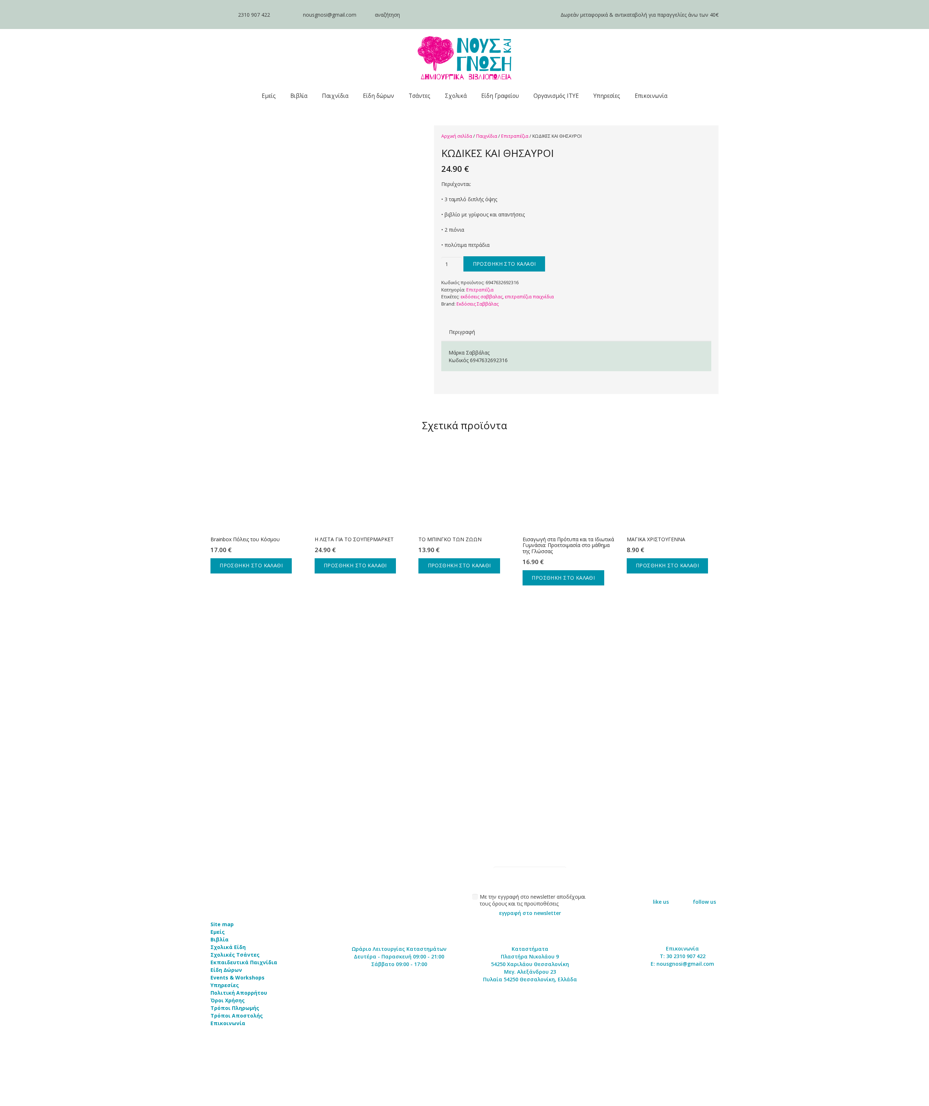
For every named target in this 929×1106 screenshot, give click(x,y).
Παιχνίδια (486, 136)
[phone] (220, 14)
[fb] (661, 888)
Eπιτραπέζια (514, 136)
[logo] (465, 58)
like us (661, 901)
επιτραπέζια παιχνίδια (529, 297)
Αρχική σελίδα (456, 136)
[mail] (286, 14)
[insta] (704, 887)
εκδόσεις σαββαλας (482, 297)
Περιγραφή (462, 331)
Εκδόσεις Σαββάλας (478, 304)
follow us (704, 901)
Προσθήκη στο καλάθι (504, 263)
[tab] (462, 332)
